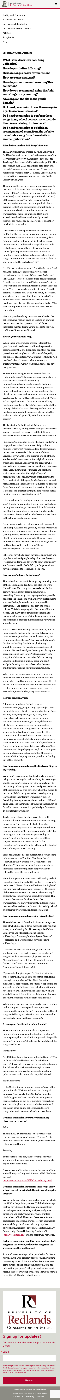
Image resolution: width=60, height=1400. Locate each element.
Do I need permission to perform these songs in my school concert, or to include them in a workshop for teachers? (29, 119)
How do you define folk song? (22, 68)
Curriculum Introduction (15, 24)
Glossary (30, 1397)
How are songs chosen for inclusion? (26, 73)
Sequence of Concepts (14, 19)
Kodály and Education (14, 15)
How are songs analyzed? (19, 77)
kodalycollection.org (14, 1235)
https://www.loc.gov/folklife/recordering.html (27, 1180)
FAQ (5, 42)
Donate (40, 1397)
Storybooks (8, 37)
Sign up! (29, 1380)
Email (6, 1352)
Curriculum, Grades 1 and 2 (17, 28)
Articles (6, 33)
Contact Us (18, 1397)
